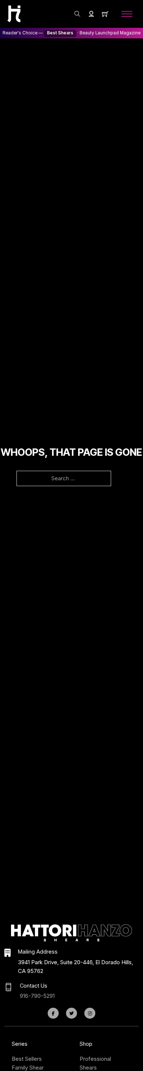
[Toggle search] (77, 14)
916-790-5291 (37, 995)
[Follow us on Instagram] (89, 1013)
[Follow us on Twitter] (71, 1013)
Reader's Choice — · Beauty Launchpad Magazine (71, 32)
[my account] (91, 14)
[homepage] (14, 13)
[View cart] (105, 14)
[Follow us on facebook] (53, 1013)
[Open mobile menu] (126, 14)
